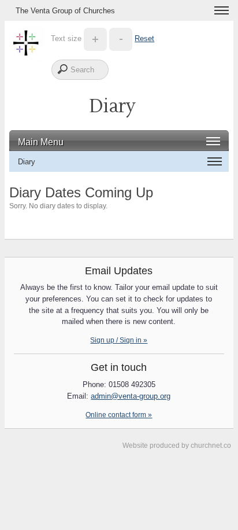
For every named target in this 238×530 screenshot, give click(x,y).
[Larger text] (95, 38)
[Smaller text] (120, 38)
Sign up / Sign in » (118, 340)
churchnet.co (211, 445)
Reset (144, 38)
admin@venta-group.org (130, 396)
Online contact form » (118, 415)
